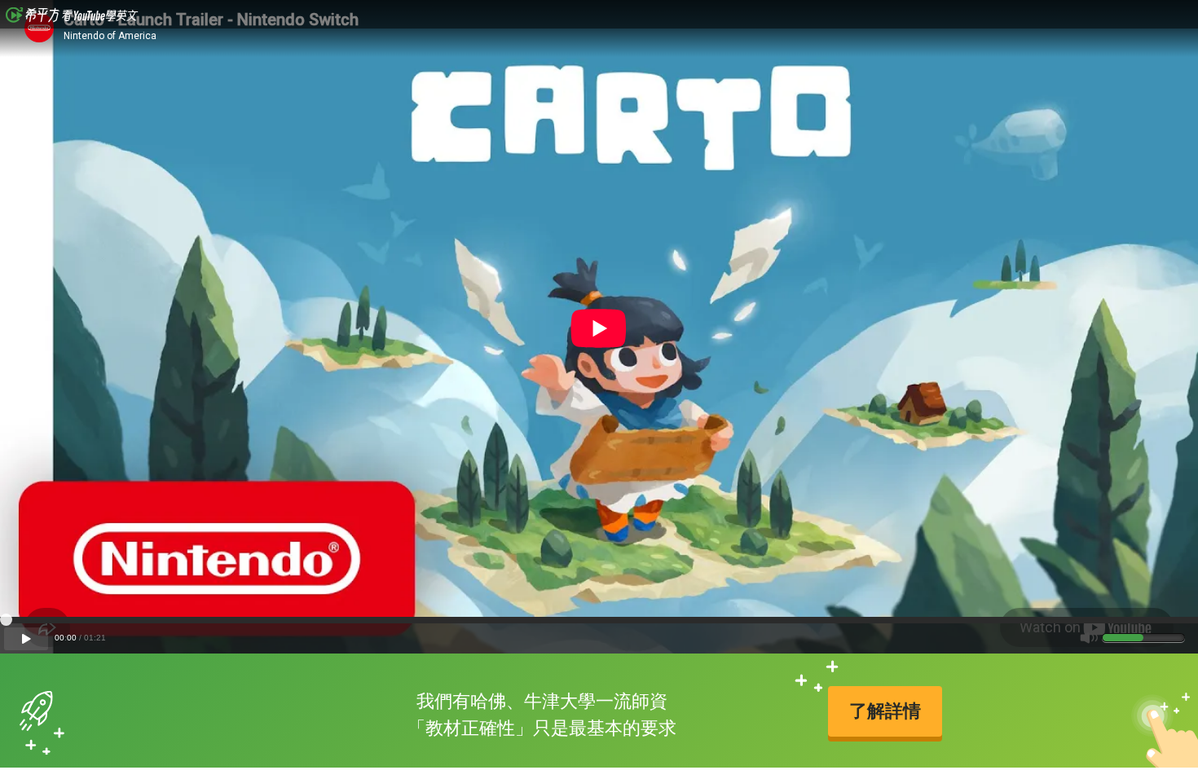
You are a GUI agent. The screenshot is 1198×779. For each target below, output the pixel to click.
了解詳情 (885, 711)
